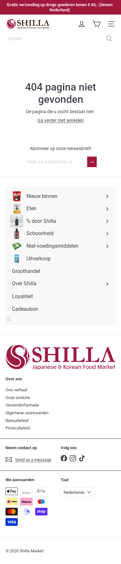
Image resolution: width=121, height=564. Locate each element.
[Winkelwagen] (96, 24)
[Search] (109, 38)
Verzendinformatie (22, 405)
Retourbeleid (16, 420)
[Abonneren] (92, 162)
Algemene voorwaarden (26, 412)
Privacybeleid (17, 428)
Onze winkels (17, 397)
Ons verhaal (16, 389)
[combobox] (60, 38)
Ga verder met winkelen (60, 120)
